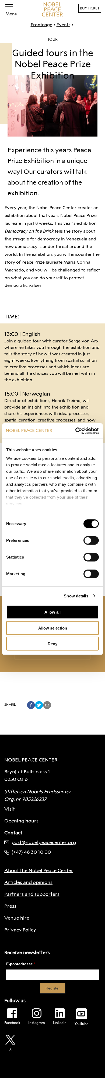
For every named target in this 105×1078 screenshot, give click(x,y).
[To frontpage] (52, 9)
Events (63, 24)
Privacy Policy (20, 930)
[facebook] (31, 704)
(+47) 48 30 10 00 (31, 852)
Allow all (52, 612)
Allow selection (52, 627)
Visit (9, 809)
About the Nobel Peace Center (38, 870)
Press (10, 906)
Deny (52, 643)
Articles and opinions (28, 882)
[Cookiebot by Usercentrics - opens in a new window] (75, 430)
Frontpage (41, 24)
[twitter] (39, 704)
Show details (76, 595)
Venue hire (16, 918)
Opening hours (21, 821)
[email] (47, 704)
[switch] (91, 540)
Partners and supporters (32, 894)
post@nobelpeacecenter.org (44, 842)
